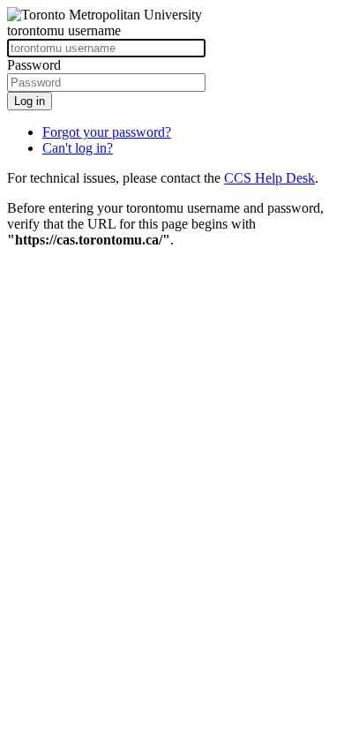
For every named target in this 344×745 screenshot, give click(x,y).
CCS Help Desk (269, 177)
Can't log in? (77, 147)
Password (34, 64)
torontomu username (64, 30)
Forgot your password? (106, 131)
